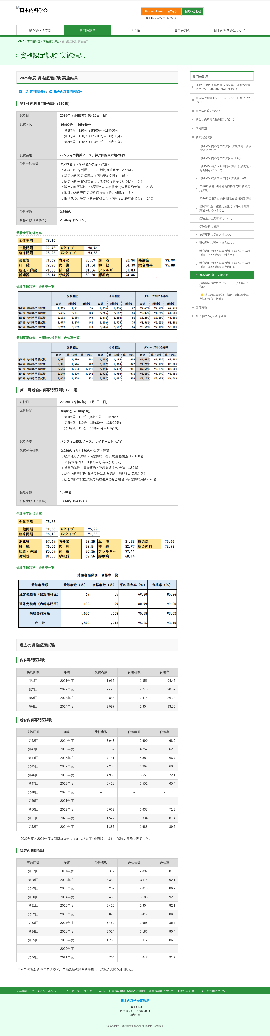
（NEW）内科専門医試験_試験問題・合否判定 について (225, 148)
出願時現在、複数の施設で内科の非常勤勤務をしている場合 (224, 208)
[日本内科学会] (32, 10)
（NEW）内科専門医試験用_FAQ (220, 158)
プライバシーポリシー (45, 990)
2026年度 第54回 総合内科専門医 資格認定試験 (224, 188)
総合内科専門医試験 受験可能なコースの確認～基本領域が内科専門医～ (224, 252)
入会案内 (21, 990)
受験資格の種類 (209, 226)
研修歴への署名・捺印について (218, 242)
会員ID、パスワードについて (161, 17)
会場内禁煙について (161, 990)
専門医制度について (208, 110)
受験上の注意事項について (216, 218)
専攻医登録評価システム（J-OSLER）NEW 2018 (223, 99)
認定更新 (201, 307)
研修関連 (201, 128)
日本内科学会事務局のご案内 (127, 990)
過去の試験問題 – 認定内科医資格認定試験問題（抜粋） (224, 296)
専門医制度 (200, 76)
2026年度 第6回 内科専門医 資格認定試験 (225, 198)
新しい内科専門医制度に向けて (215, 119)
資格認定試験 (204, 137)
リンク (88, 990)
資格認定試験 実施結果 (213, 274)
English (100, 990)
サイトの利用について (212, 990)
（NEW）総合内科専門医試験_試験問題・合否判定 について (225, 168)
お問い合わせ (186, 990)
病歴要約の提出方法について (217, 234)
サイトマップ (71, 990)
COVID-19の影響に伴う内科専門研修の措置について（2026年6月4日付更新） (223, 87)
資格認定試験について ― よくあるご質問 (224, 285)
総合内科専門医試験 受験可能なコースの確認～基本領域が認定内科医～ (224, 264)
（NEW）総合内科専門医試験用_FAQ (222, 178)
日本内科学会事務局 (135, 1000)
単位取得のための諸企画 (211, 316)
